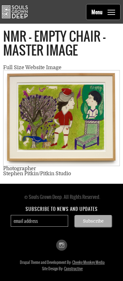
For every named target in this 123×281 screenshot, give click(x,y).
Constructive (73, 269)
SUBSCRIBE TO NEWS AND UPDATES (62, 209)
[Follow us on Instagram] (61, 244)
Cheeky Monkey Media (88, 262)
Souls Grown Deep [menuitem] (14, 12)
